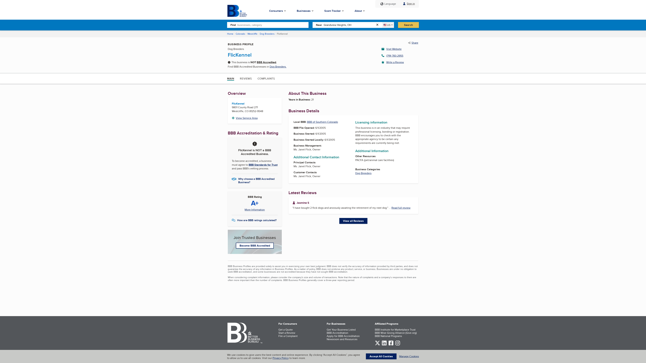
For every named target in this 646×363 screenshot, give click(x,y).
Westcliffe (252, 33)
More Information (255, 210)
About (358, 11)
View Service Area (247, 118)
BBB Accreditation (337, 333)
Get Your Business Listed (341, 330)
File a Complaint (288, 336)
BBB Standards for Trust (263, 165)
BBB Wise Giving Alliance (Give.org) (396, 333)
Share (414, 43)
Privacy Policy (281, 358)
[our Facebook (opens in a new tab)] (391, 345)
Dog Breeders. (278, 67)
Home (230, 33)
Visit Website (394, 49)
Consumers (276, 11)
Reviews (246, 78)
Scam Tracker (332, 11)
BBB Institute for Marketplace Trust (395, 330)
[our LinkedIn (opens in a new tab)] (384, 345)
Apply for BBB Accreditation (343, 336)
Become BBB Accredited (255, 246)
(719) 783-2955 (394, 55)
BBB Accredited (266, 62)
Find (233, 25)
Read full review (400, 208)
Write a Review (395, 62)
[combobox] (273, 25)
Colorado (240, 33)
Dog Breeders (267, 33)
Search (408, 25)
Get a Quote (285, 330)
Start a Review (286, 333)
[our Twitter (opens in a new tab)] (377, 345)
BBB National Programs (388, 336)
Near (319, 25)
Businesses (304, 11)
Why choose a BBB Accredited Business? (256, 180)
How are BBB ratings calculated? (257, 220)
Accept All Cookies (381, 356)
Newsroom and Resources (342, 339)
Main (230, 78)
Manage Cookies (409, 356)
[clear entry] (378, 25)
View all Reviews (353, 221)
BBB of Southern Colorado (322, 122)
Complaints (266, 78)
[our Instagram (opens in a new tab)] (397, 345)
